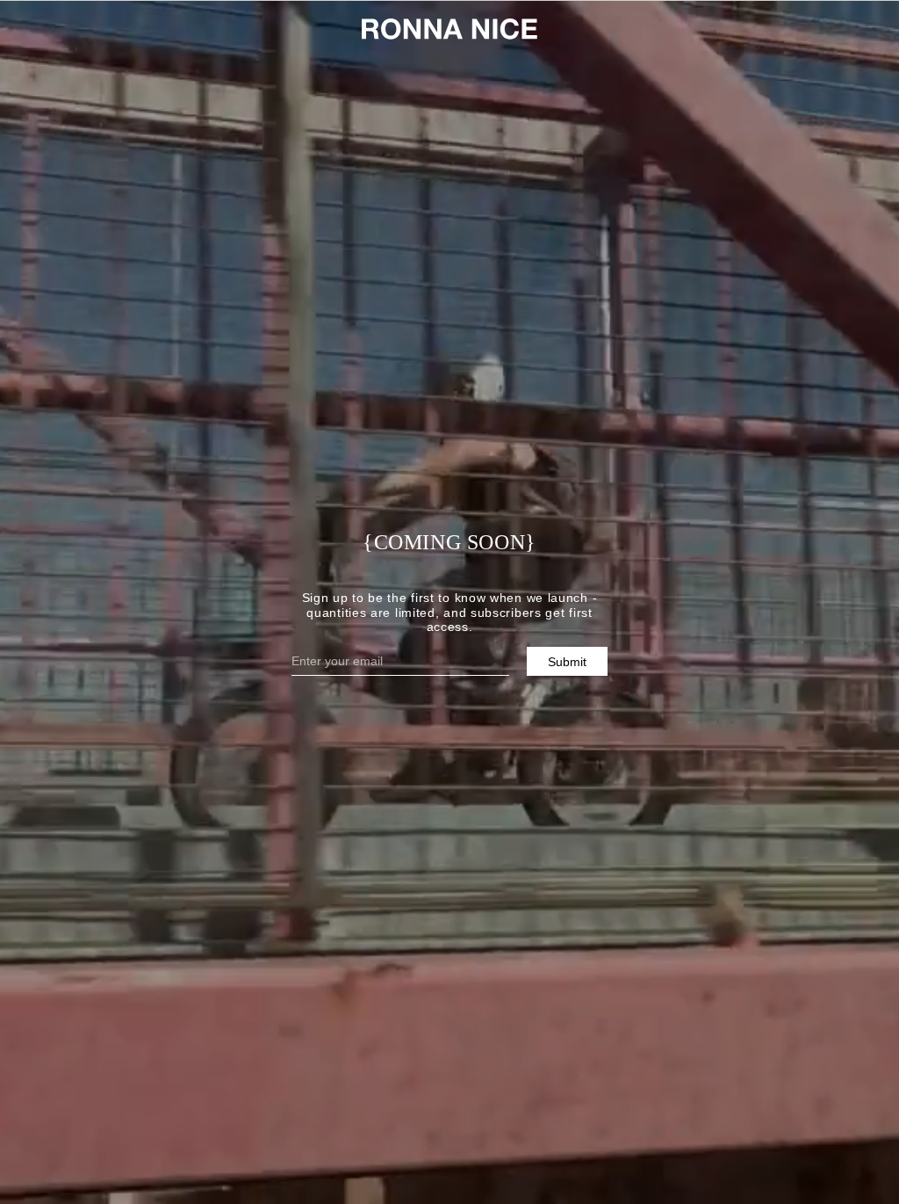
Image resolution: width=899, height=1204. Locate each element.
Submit (567, 662)
